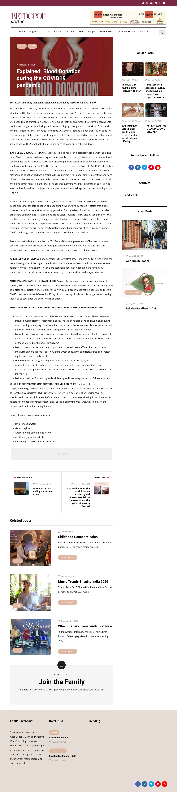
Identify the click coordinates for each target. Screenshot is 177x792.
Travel (46, 31)
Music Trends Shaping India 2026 (83, 582)
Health (22, 46)
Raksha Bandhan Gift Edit (142, 308)
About (142, 31)
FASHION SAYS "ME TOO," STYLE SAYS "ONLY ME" (155, 129)
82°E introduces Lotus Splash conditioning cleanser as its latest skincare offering (130, 134)
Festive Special (133, 292)
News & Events (107, 31)
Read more (67, 557)
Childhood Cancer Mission (78, 537)
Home (22, 31)
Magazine (34, 31)
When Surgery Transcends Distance (85, 626)
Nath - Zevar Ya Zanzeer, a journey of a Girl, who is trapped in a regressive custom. (155, 91)
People (91, 31)
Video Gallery (126, 31)
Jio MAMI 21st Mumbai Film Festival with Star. (131, 88)
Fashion (58, 31)
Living (81, 31)
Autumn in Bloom (137, 261)
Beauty (70, 31)
